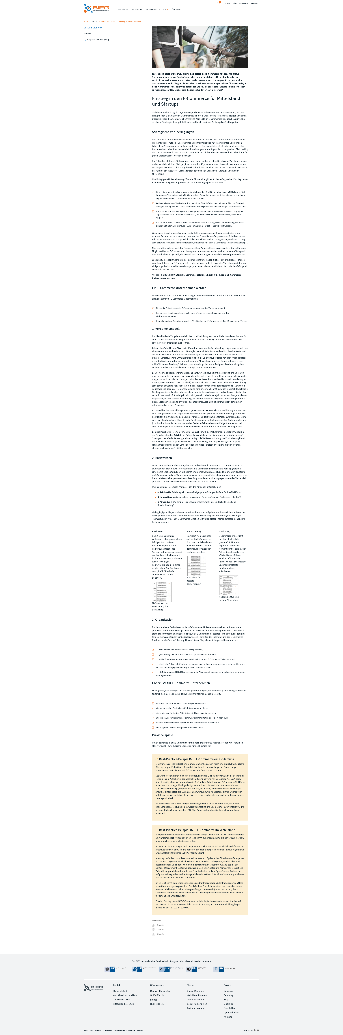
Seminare (228, 991)
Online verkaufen (108, 21)
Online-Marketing (195, 991)
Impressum (88, 1030)
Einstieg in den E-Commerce (130, 21)
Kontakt (254, 3)
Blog (235, 3)
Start (86, 21)
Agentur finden (231, 1012)
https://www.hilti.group (98, 39)
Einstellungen (119, 1030)
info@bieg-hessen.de (123, 1004)
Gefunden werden (195, 999)
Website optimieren (197, 995)
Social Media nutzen (197, 1004)
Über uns (228, 1004)
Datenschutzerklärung (103, 1030)
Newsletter (244, 3)
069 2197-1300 (123, 999)
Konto (227, 3)
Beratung (228, 995)
